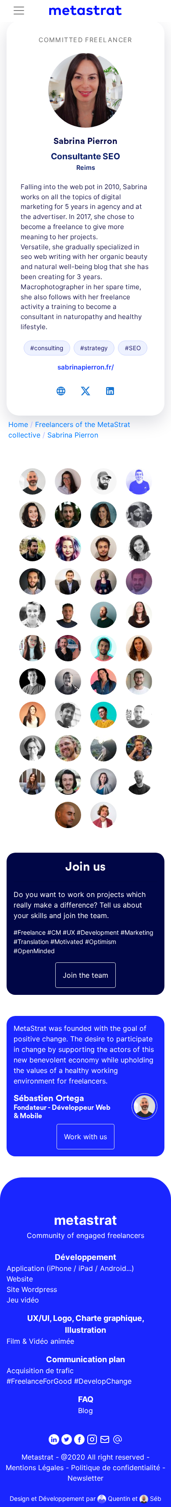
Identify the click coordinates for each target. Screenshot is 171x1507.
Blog (85, 1410)
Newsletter (85, 1478)
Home (18, 424)
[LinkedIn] (110, 391)
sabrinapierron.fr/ (85, 367)
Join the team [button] (85, 975)
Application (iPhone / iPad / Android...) (70, 1268)
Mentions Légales (35, 1467)
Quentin (118, 1498)
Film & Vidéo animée (40, 1341)
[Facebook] (79, 1439)
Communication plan (85, 1359)
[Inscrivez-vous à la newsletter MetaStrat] (105, 1439)
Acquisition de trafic (40, 1370)
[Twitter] (85, 391)
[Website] (60, 391)
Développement (85, 1257)
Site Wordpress (32, 1289)
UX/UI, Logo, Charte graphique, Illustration (85, 1324)
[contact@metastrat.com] (117, 1439)
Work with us (85, 1136)
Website (20, 1278)
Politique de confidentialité (115, 1467)
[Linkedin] (54, 1439)
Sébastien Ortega (49, 1098)
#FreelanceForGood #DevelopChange (69, 1381)
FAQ (85, 1399)
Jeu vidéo (23, 1299)
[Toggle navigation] (19, 10)
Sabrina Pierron (72, 435)
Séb (154, 1498)
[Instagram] (92, 1439)
